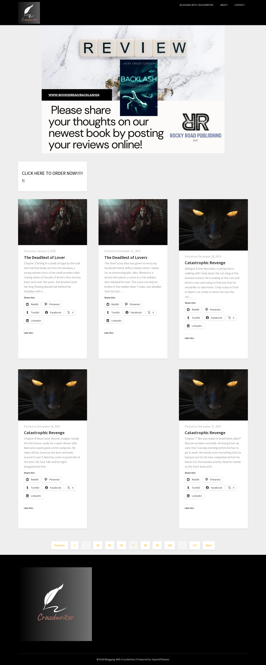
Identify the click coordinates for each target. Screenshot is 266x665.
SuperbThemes (160, 659)
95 (109, 545)
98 (145, 545)
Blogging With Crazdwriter (196, 5)
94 (97, 545)
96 (121, 545)
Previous (59, 545)
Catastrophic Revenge (205, 262)
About (224, 5)
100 (170, 545)
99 (157, 545)
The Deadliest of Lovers (125, 257)
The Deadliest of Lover (44, 257)
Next (209, 545)
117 (195, 545)
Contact (239, 5)
